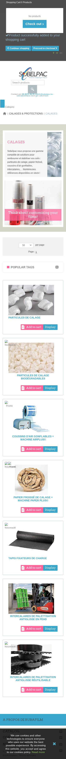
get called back (42, 96)
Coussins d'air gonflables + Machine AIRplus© (33, 438)
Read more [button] (38, 752)
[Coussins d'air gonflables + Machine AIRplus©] (33, 419)
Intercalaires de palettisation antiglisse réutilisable (33, 679)
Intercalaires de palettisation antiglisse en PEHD (33, 618)
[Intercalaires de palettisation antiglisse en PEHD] (33, 599)
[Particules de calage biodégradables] (33, 358)
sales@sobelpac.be (25, 96)
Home (4, 113)
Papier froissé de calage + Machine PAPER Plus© (33, 499)
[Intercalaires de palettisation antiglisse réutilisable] (33, 659)
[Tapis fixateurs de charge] (33, 541)
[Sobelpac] (33, 73)
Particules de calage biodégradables (33, 377)
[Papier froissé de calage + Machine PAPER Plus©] (33, 480)
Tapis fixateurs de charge (27, 558)
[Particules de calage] (33, 300)
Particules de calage (24, 317)
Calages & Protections (26, 113)
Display (50, 327)
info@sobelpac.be (45, 94)
